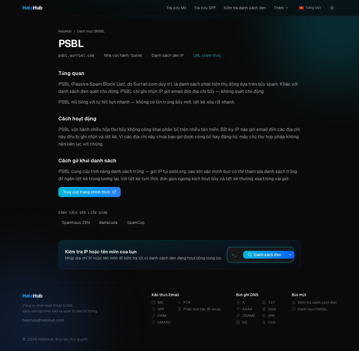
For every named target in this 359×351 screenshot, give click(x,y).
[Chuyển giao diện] (332, 7)
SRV (271, 315)
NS (244, 322)
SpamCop (136, 222)
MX (160, 302)
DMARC (164, 322)
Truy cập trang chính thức (86, 192)
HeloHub (65, 31)
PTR (186, 302)
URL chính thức (207, 55)
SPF (161, 309)
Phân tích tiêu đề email (201, 309)
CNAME (248, 315)
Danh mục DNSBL (91, 31)
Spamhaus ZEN (76, 222)
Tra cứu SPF (205, 7)
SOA (272, 309)
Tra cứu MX (176, 7)
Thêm (279, 7)
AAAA (247, 309)
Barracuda (108, 222)
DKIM (162, 315)
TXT (271, 302)
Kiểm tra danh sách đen (245, 7)
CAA (272, 322)
